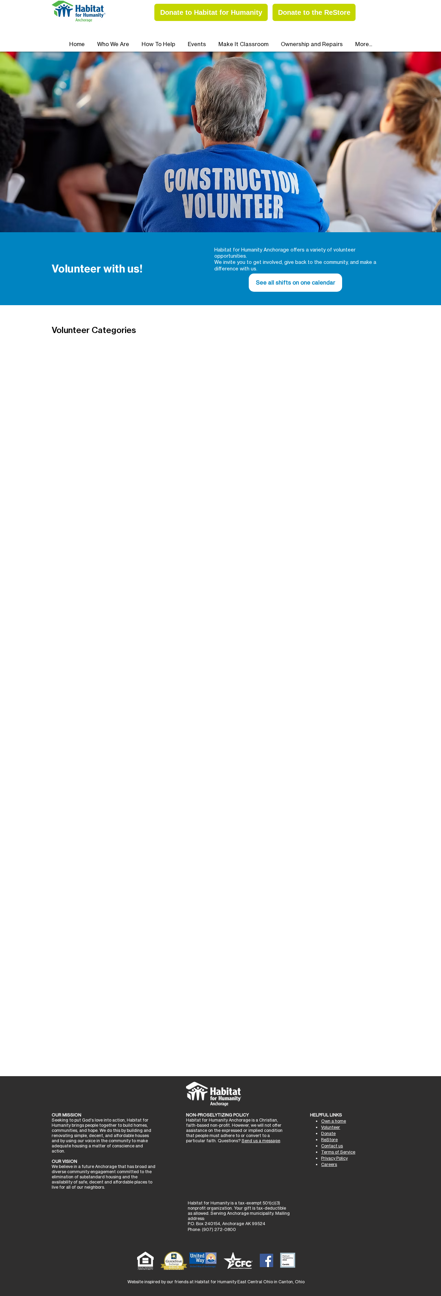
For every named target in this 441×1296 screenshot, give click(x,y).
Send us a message (261, 1140)
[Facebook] (266, 1260)
